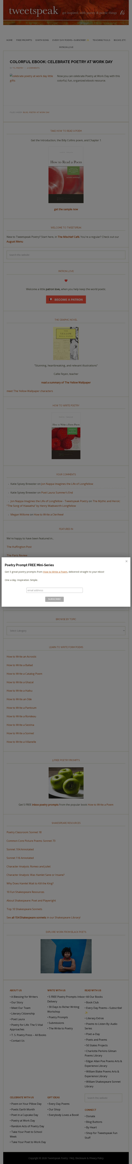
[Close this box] (126, 561)
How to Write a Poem (55, 571)
